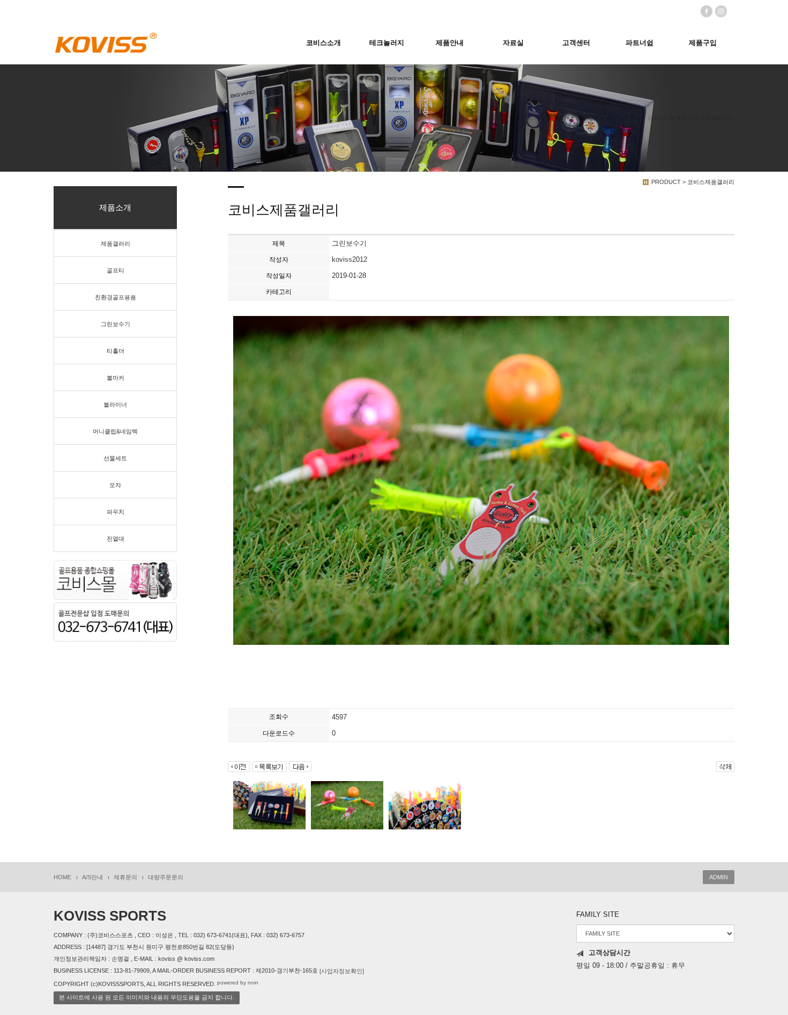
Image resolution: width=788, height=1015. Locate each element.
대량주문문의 (165, 877)
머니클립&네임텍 (115, 431)
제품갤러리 (115, 243)
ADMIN (718, 877)
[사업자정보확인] (341, 971)
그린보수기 (115, 324)
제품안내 (450, 43)
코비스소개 (323, 43)
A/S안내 (92, 877)
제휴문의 (125, 877)
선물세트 (115, 458)
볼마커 (115, 377)
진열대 (115, 538)
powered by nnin (237, 982)
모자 (115, 485)
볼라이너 (115, 404)
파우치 (115, 512)
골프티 (115, 270)
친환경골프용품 (115, 297)
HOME (62, 877)
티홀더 (115, 351)
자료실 (513, 43)
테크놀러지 (386, 43)
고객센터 (576, 43)
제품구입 (703, 43)
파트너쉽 (639, 43)
